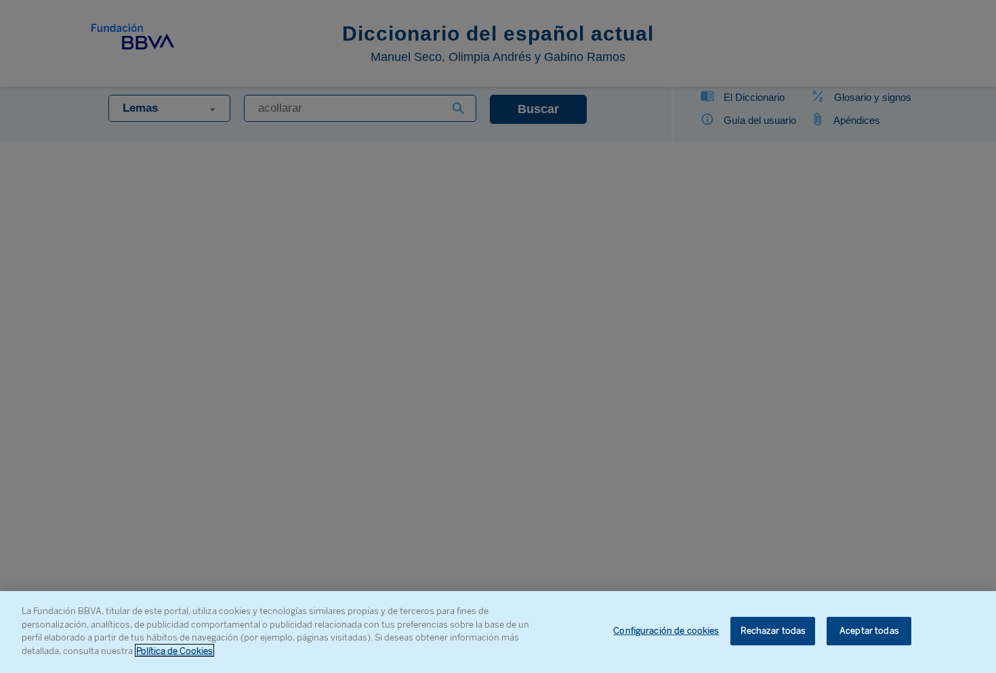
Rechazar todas (773, 631)
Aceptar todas (869, 631)
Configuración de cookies (666, 631)
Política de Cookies (174, 650)
